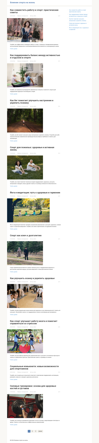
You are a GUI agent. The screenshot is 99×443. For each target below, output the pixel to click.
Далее (40, 431)
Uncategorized (25, 15)
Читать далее (13, 48)
